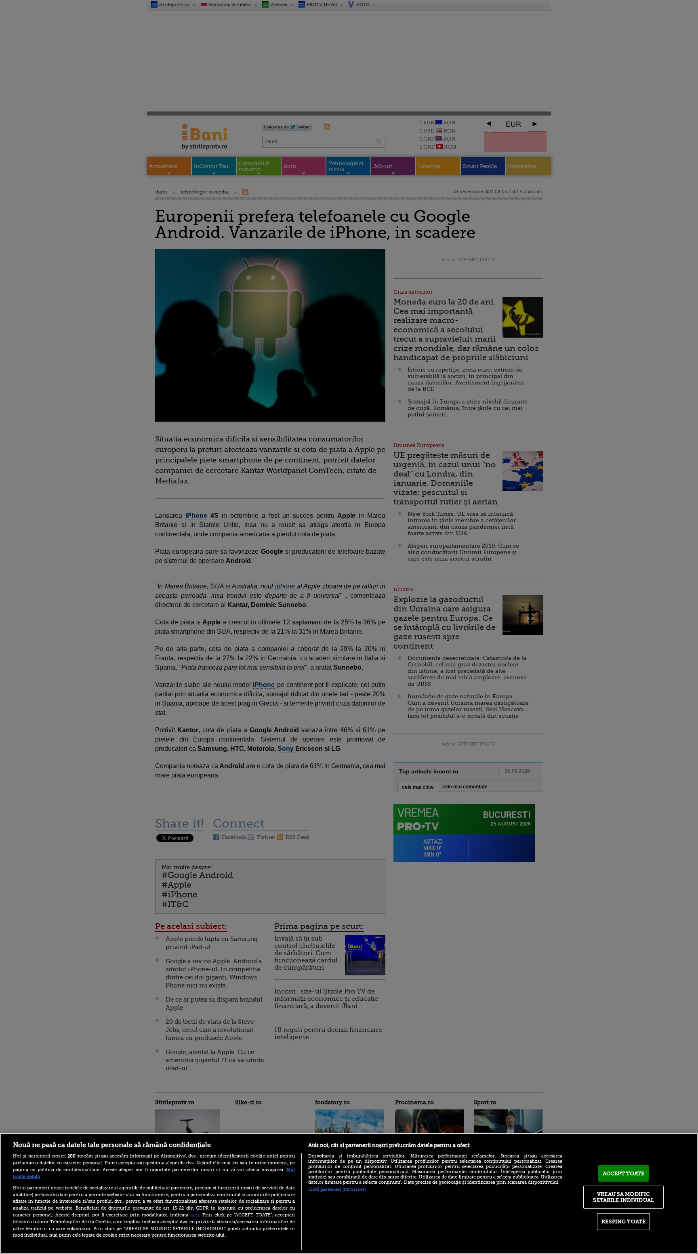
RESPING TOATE (623, 1221)
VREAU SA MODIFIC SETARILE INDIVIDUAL (623, 1197)
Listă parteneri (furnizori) (337, 1189)
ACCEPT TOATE (624, 1173)
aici (194, 1215)
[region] (349, 1193)
